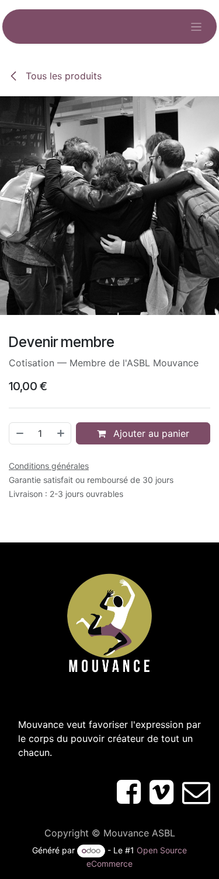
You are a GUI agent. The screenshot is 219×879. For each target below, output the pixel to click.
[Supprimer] (19, 433)
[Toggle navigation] (196, 26)
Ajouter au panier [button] (149, 433)
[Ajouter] (61, 433)
